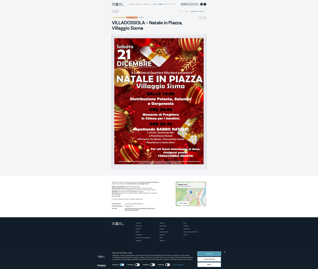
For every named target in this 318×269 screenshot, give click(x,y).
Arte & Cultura (163, 226)
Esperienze (147, 4)
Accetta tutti (209, 253)
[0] (204, 18)
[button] (191, 192)
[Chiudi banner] (224, 252)
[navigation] (205, 4)
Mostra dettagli (177, 264)
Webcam (162, 234)
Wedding (186, 226)
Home (181, 11)
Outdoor (162, 223)
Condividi (200, 18)
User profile (201, 4)
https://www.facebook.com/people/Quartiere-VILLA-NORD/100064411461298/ (140, 209)
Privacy (137, 232)
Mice (185, 223)
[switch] (137, 264)
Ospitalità (155, 4)
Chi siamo (138, 223)
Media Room (187, 229)
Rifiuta (209, 264)
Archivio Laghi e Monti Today (191, 232)
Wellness (162, 229)
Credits (185, 234)
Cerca (182, 4)
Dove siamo (139, 226)
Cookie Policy (139, 234)
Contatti (138, 229)
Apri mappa (184, 203)
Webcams (167, 4)
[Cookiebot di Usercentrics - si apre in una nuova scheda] (101, 266)
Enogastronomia (164, 232)
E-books (173, 4)
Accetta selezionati (209, 259)
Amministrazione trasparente (143, 237)
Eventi (160, 4)
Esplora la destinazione (136, 4)
